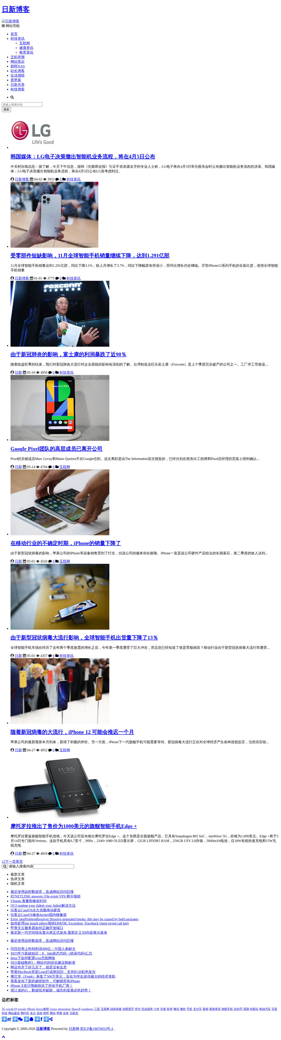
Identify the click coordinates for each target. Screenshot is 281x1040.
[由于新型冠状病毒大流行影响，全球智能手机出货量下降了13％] (60, 628)
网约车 (25, 1013)
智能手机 (227, 1009)
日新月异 (18, 85)
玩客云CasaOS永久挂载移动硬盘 (36, 910)
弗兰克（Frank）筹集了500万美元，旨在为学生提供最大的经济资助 (63, 976)
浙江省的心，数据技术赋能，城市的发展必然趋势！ (51, 990)
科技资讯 (18, 38)
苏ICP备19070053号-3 (96, 1029)
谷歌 (66, 1013)
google (22, 1009)
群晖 (46, 1013)
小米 (156, 1009)
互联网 (24, 43)
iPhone (31, 1009)
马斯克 (74, 1013)
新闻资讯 (215, 1009)
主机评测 (18, 57)
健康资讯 (26, 48)
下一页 (10, 861)
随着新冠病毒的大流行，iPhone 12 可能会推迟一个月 (72, 732)
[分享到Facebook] (38, 1019)
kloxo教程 (42, 1009)
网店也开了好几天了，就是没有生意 (39, 967)
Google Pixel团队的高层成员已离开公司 (57, 449)
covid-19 (11, 1009)
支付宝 (197, 1009)
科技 (4, 1013)
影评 (170, 1009)
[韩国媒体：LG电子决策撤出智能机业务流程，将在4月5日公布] (32, 147)
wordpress (87, 1009)
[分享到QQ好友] (28, 1019)
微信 (176, 1009)
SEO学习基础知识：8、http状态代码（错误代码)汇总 (51, 953)
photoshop (64, 1009)
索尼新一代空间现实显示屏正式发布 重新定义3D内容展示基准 (59, 932)
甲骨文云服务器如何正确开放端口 (37, 928)
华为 (137, 1009)
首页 (14, 34)
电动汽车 (265, 1009)
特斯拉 (254, 1009)
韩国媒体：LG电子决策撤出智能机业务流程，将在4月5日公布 (83, 156)
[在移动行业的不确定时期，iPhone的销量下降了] (60, 534)
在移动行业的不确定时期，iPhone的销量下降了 (66, 543)
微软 (183, 1009)
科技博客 (18, 89)
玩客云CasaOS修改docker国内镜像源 (39, 915)
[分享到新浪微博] (6, 1019)
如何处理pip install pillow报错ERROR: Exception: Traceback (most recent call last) (70, 923)
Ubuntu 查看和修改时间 (29, 901)
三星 (97, 1009)
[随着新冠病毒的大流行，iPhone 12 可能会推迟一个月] (60, 723)
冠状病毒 (116, 1009)
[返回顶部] (3, 1036)
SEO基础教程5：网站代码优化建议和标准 (43, 962)
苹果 (59, 1013)
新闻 (205, 1009)
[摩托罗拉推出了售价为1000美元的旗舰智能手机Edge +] (60, 817)
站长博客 (18, 71)
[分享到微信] (18, 1019)
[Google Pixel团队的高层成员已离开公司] (60, 440)
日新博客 (22, 179)
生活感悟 (18, 75)
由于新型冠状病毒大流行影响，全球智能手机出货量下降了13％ (84, 637)
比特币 (238, 1009)
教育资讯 (26, 52)
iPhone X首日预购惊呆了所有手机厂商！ (42, 986)
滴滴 (246, 1009)
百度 (274, 1009)
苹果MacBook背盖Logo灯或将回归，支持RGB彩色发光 (53, 972)
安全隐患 (147, 1009)
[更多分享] (48, 1019)
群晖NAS (18, 66)
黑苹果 (16, 80)
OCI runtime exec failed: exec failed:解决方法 (43, 905)
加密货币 (128, 1009)
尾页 (19, 861)
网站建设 (14, 1013)
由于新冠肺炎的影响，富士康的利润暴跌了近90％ (68, 354)
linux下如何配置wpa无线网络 (33, 958)
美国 (39, 1013)
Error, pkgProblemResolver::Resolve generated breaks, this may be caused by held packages (74, 919)
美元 (33, 1013)
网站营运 (18, 61)
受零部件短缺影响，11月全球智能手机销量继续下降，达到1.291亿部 (90, 255)
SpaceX (76, 1009)
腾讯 (53, 1013)
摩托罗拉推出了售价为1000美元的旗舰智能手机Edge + (74, 826)
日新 (18, 372)
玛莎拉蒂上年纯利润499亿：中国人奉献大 (43, 949)
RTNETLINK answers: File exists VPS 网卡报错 (46, 896)
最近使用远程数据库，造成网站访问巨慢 (42, 892)
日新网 (74, 1029)
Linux (53, 1009)
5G (3, 1009)
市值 (163, 1009)
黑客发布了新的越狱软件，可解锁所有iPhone (45, 981)
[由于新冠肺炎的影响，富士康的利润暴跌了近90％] (60, 345)
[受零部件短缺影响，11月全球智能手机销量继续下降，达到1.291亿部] (54, 246)
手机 (189, 1009)
